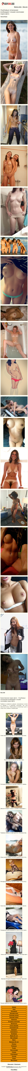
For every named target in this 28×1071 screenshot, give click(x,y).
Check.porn (17, 1064)
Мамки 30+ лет (14, 1035)
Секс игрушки (14, 1050)
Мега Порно (14, 1060)
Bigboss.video (18, 7)
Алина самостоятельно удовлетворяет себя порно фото (14, 954)
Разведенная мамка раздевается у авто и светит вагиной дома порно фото (14, 930)
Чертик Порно (4, 16)
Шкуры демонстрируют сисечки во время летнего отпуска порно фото (14, 857)
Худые (14, 1058)
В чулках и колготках (14, 1021)
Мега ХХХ (3, 692)
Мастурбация (14, 1037)
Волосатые (14, 1023)
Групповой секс (14, 1027)
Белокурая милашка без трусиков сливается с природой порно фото (14, 784)
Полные (14, 1044)
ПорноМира (14, 1069)
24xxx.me (25, 7)
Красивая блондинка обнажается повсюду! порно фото (14, 978)
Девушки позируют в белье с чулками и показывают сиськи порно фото (14, 808)
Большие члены (14, 1017)
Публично (14, 1046)
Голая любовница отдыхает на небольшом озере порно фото (14, 735)
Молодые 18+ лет (14, 1042)
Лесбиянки (14, 1033)
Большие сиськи (14, 1015)
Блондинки (14, 1011)
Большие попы (14, 1013)
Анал (14, 1009)
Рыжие (14, 1048)
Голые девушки (14, 1025)
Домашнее (14, 1029)
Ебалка (14, 1007)
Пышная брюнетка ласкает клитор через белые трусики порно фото (14, 1003)
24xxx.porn (10, 1064)
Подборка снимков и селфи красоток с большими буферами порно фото (14, 832)
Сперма (14, 1052)
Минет (14, 1039)
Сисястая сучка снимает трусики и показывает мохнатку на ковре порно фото (14, 905)
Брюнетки (14, 1019)
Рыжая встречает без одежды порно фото (14, 759)
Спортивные (14, 1054)
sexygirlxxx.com (9, 1066)
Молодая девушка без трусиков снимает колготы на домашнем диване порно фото (14, 881)
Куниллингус (14, 1031)
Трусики (14, 1056)
